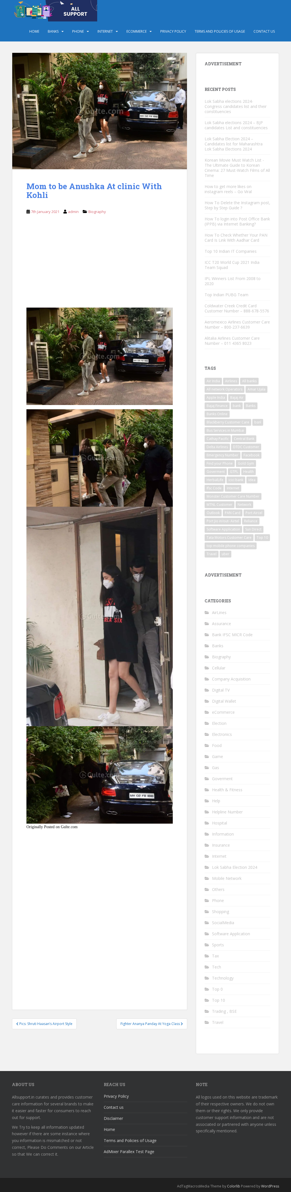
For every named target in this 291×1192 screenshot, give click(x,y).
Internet (105, 31)
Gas (215, 767)
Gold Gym (246, 463)
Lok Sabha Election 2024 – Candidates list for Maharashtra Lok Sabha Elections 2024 (234, 144)
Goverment (216, 471)
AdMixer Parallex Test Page (129, 1151)
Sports (218, 944)
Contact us (264, 31)
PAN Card (232, 512)
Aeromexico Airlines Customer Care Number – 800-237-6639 (237, 324)
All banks (249, 381)
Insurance (221, 845)
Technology (223, 978)
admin (73, 211)
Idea (251, 479)
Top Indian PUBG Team (226, 294)
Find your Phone (220, 463)
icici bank (235, 479)
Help (216, 800)
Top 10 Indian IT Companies (231, 251)
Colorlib (233, 1186)
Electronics (222, 734)
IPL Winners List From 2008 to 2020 (233, 281)
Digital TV (221, 690)
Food (217, 745)
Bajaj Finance (217, 405)
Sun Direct (253, 529)
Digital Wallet (224, 701)
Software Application (223, 529)
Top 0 (217, 989)
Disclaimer (113, 1118)
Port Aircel (254, 512)
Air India (213, 381)
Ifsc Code (214, 488)
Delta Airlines (217, 446)
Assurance (221, 623)
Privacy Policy (173, 31)
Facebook (251, 455)
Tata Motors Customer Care (229, 537)
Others (218, 889)
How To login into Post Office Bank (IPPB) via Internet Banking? (237, 221)
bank (237, 405)
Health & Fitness (227, 789)
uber (225, 554)
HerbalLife (215, 479)
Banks (53, 31)
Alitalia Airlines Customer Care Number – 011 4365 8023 (232, 340)
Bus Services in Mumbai (225, 430)
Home (34, 31)
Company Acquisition (231, 679)
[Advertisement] (99, 265)
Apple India (216, 397)
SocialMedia (223, 922)
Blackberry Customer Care (228, 422)
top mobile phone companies (231, 545)
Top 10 (262, 537)
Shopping (220, 911)
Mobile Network (227, 878)
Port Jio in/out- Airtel (223, 521)
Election (219, 723)
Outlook (213, 512)
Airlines (231, 381)
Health (248, 471)
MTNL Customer (219, 504)
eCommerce (136, 31)
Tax (215, 956)
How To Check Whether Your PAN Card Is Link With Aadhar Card (236, 237)
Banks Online (217, 414)
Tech (216, 967)
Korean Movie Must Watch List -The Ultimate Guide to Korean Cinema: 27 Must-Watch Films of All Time (237, 167)
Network (244, 504)
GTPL (234, 471)
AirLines (219, 612)
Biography (97, 211)
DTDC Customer (246, 446)
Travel (212, 554)
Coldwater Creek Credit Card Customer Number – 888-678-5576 (237, 308)
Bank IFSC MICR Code (232, 634)
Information (223, 834)
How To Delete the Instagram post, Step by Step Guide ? (237, 205)
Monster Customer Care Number (233, 496)
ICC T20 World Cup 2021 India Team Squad (232, 265)
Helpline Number (227, 812)
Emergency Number (222, 455)
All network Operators (224, 389)
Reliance (250, 521)
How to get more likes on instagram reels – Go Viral (228, 189)
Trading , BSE (224, 1011)
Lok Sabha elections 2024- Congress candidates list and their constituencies (236, 106)
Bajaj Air (237, 397)
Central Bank (244, 438)
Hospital (219, 823)
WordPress (270, 1186)
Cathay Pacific (218, 438)
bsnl (257, 422)
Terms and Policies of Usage (220, 31)
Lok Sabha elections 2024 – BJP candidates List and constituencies (236, 125)
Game (217, 756)
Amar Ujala (256, 389)
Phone (78, 31)
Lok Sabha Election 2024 (234, 867)
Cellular (218, 668)
